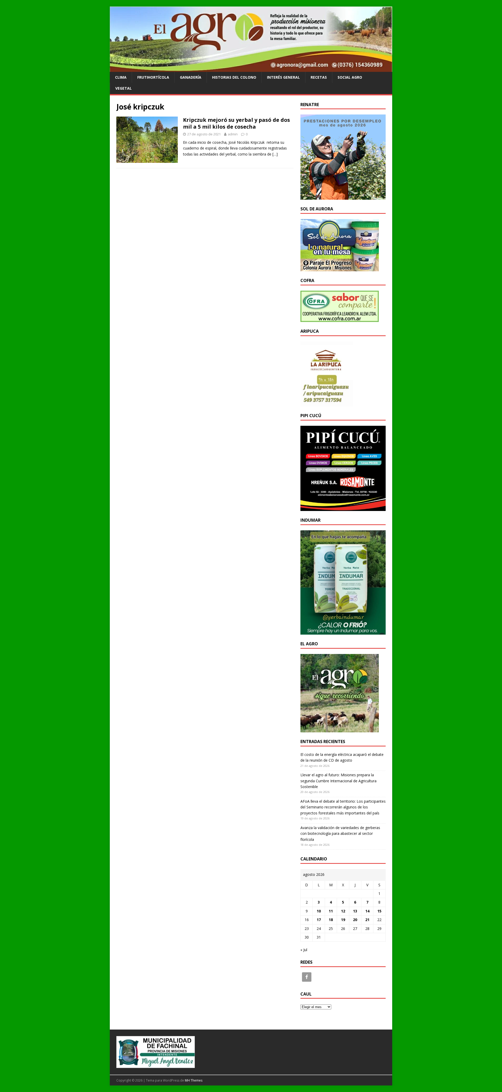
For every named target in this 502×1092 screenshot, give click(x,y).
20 (355, 919)
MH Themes (193, 1080)
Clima (121, 77)
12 (343, 911)
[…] (275, 154)
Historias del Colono (234, 77)
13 (355, 911)
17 (319, 919)
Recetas (319, 77)
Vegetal (123, 88)
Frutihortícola (153, 77)
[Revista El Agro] (251, 68)
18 (331, 919)
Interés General (283, 77)
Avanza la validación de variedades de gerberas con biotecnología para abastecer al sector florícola (340, 833)
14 (367, 911)
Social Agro (350, 77)
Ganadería (190, 77)
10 (319, 911)
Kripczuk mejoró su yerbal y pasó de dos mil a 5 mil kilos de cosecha (236, 123)
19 (343, 919)
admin (233, 134)
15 (379, 911)
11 (331, 911)
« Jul (303, 949)
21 (367, 919)
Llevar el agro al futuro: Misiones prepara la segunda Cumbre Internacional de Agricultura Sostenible (338, 780)
